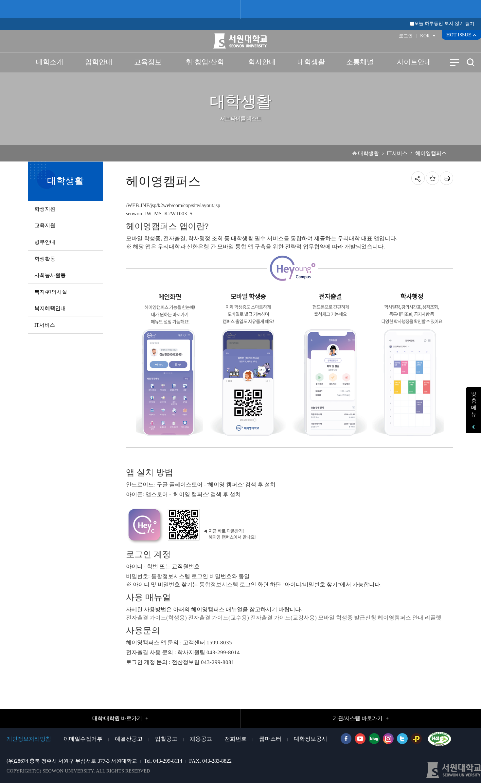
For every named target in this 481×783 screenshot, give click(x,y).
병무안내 (44, 242)
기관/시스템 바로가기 (358, 718)
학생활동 (44, 259)
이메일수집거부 (82, 739)
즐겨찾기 (432, 178)
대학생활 (311, 62)
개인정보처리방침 (29, 739)
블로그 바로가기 (374, 738)
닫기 (469, 23)
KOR (425, 35)
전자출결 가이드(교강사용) (283, 618)
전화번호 (235, 739)
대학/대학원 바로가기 (117, 718)
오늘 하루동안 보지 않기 (439, 23)
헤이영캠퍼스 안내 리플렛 (409, 618)
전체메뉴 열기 (454, 62)
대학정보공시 (310, 739)
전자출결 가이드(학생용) (156, 618)
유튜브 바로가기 (360, 738)
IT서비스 (44, 325)
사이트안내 (414, 62)
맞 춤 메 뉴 (473, 404)
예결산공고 (129, 739)
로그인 (406, 35)
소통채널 (360, 62)
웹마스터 (270, 739)
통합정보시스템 (218, 584)
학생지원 (44, 209)
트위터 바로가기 (402, 738)
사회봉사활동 (50, 275)
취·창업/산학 (205, 62)
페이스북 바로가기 (346, 738)
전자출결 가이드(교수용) (218, 618)
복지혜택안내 (50, 308)
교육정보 (148, 62)
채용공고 (201, 739)
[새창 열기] (438, 737)
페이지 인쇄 (446, 178)
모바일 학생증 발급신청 (347, 618)
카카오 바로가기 (416, 738)
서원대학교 (241, 41)
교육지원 (44, 225)
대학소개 (49, 62)
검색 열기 (470, 62)
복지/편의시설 (50, 292)
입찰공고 (166, 739)
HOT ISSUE (458, 34)
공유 (418, 178)
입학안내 (99, 62)
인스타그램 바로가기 (388, 738)
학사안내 (262, 62)
